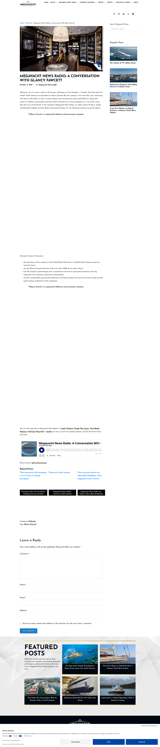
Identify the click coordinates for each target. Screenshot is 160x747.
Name (23, 585)
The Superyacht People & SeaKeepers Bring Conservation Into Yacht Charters (80, 667)
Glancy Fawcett (30, 524)
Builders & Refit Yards (67, 2)
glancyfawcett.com (39, 463)
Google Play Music (81, 428)
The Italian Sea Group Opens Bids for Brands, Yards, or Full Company (42, 699)
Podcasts (32, 521)
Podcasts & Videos (123, 2)
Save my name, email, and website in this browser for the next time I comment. (57, 623)
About (136, 2)
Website (23, 610)
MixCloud (31, 432)
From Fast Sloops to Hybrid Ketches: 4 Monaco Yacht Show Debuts (118, 667)
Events (109, 2)
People (100, 2)
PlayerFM (40, 432)
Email (23, 598)
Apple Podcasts (67, 428)
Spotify (49, 432)
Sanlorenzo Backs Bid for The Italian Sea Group (80, 699)
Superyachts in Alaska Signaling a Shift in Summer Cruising (117, 699)
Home (46, 2)
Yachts (52, 2)
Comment (25, 554)
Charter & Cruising (87, 2)
